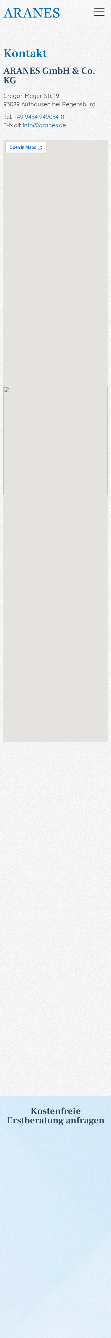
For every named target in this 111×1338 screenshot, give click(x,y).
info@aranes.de (44, 125)
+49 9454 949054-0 (39, 116)
